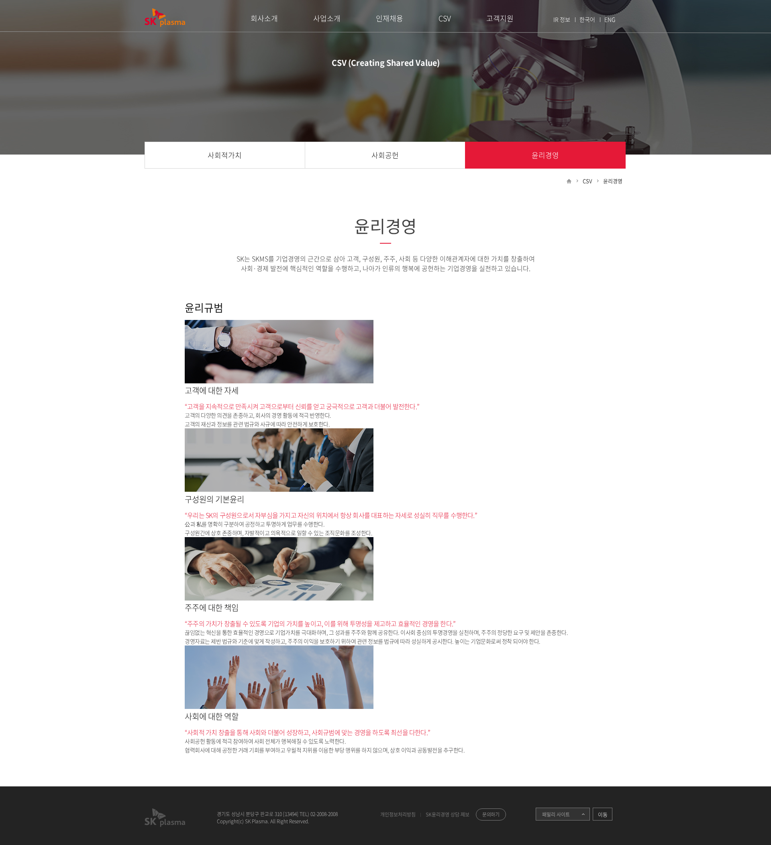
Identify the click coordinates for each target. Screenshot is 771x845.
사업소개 (327, 18)
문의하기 (491, 814)
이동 (603, 814)
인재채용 (389, 18)
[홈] (569, 181)
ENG (609, 19)
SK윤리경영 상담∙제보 (447, 814)
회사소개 (264, 18)
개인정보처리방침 (398, 814)
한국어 (587, 19)
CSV (445, 18)
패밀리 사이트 (553, 814)
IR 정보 (561, 19)
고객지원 (500, 18)
